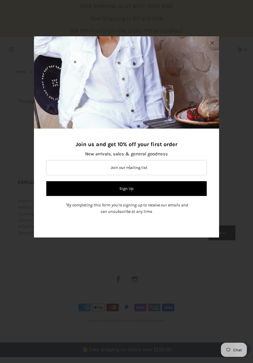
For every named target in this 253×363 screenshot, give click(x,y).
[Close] (212, 43)
